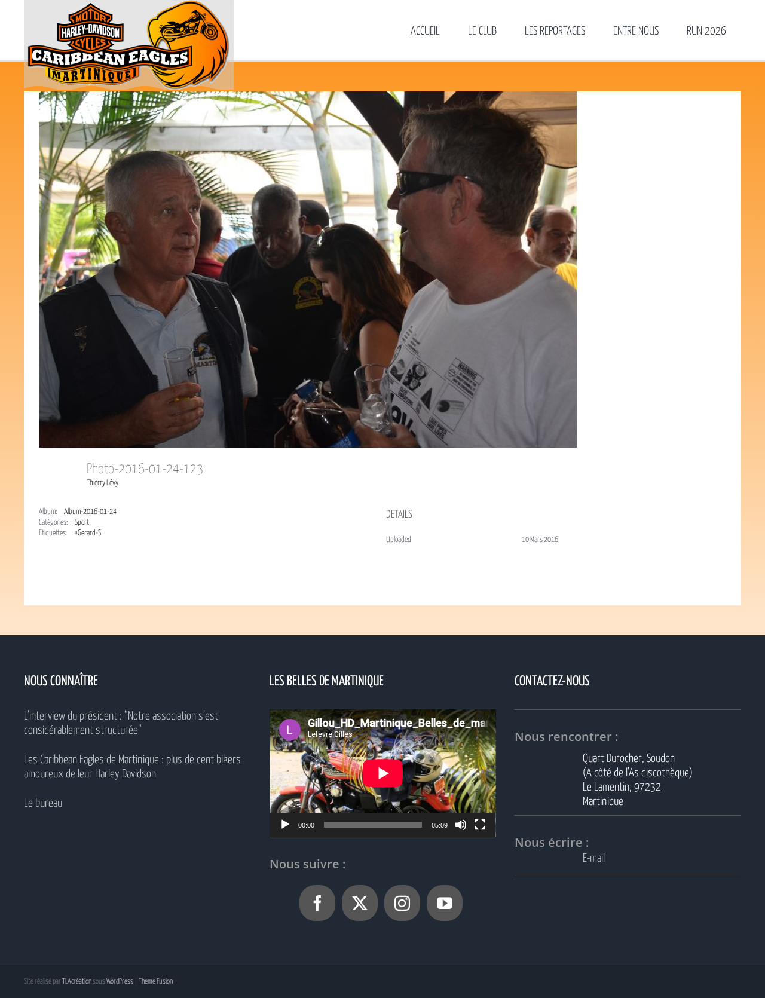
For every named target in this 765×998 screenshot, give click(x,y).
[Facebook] (317, 903)
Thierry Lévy (102, 483)
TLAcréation (76, 981)
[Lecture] (285, 825)
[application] (383, 773)
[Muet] (461, 825)
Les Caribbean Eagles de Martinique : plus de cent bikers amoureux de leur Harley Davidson (132, 767)
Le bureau (43, 803)
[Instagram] (402, 903)
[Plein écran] (480, 825)
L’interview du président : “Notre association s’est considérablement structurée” (121, 723)
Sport (82, 522)
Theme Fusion (156, 981)
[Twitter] (360, 903)
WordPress (119, 981)
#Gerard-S (87, 533)
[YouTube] (445, 903)
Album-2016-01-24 (90, 512)
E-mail (594, 858)
